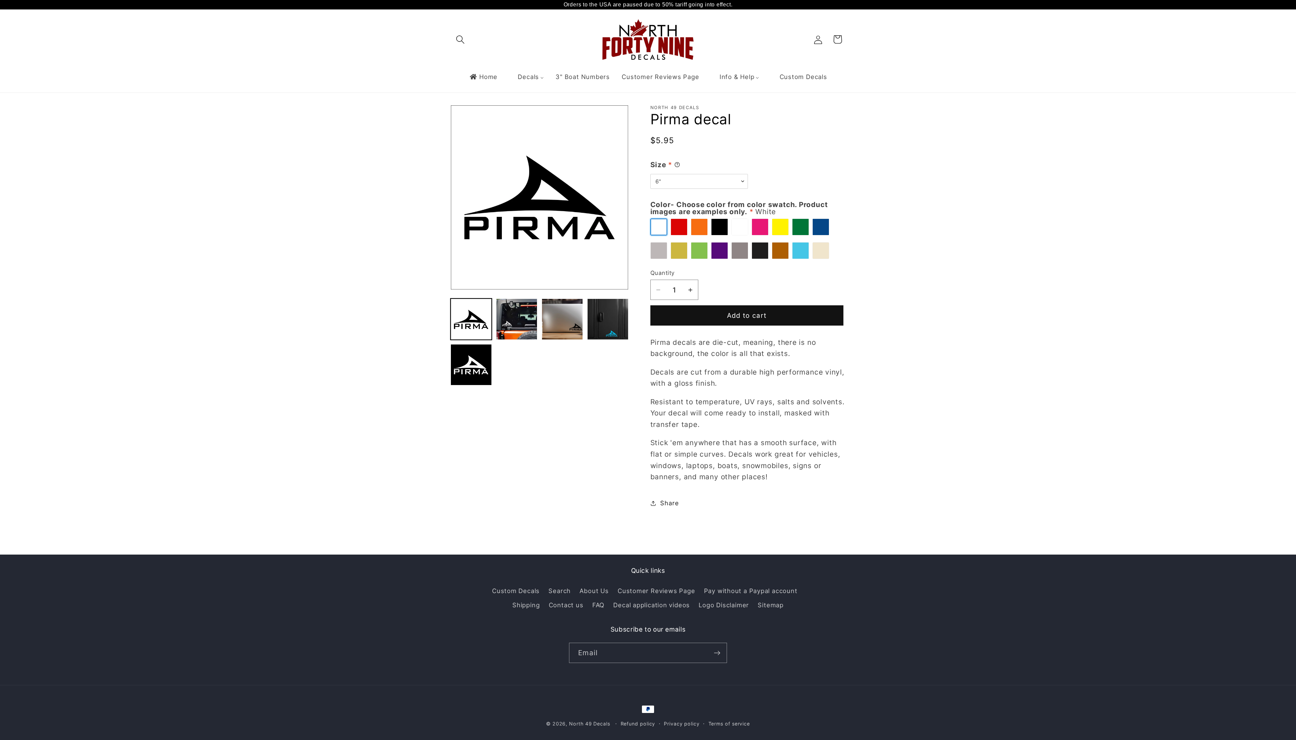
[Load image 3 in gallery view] (562, 319)
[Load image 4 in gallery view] (607, 319)
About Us (594, 590)
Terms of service (729, 723)
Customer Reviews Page (656, 590)
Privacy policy (682, 723)
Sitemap (770, 605)
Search (559, 590)
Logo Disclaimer (724, 605)
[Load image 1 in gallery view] (471, 319)
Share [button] (669, 503)
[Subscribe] (717, 653)
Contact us (566, 605)
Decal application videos (651, 605)
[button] (460, 39)
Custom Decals (516, 590)
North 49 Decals (589, 723)
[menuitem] (483, 77)
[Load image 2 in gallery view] (516, 319)
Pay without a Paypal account (751, 590)
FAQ (598, 605)
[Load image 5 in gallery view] (471, 364)
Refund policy (638, 723)
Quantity (662, 273)
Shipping (526, 605)
